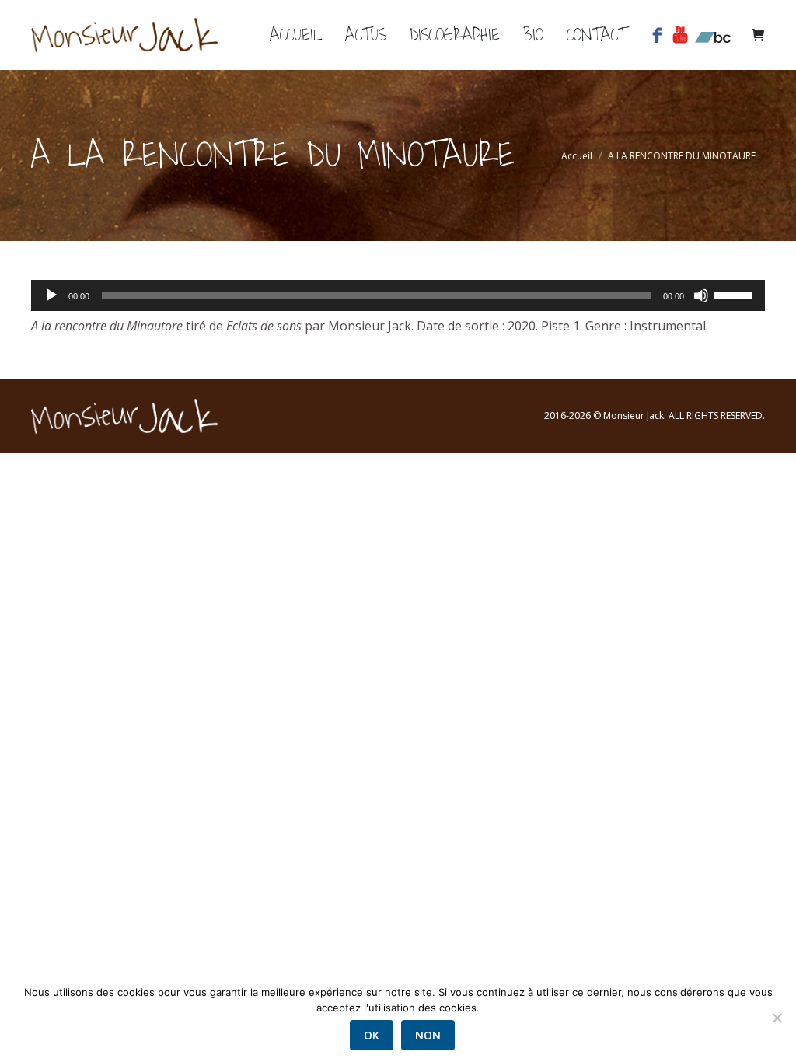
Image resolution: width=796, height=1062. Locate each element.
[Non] (776, 1017)
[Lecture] (51, 295)
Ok (371, 1035)
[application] (398, 295)
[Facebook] (659, 35)
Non (428, 1035)
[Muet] (701, 295)
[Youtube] (682, 35)
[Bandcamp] (713, 35)
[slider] (735, 294)
